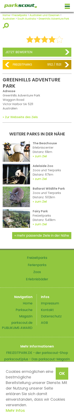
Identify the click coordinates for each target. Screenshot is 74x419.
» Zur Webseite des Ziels (20, 117)
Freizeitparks (19, 15)
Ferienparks (37, 265)
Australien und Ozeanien (45, 15)
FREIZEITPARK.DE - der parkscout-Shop (37, 352)
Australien (9, 18)
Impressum (50, 303)
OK (62, 373)
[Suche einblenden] (6, 25)
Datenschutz (51, 316)
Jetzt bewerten (18, 52)
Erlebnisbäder (37, 279)
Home (6, 15)
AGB (44, 322)
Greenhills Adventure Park (53, 18)
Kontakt (47, 310)
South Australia (26, 18)
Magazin (25, 316)
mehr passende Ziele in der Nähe (43, 235)
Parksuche (24, 310)
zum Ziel (41, 156)
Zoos (37, 272)
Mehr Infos (15, 410)
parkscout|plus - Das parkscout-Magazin (37, 359)
